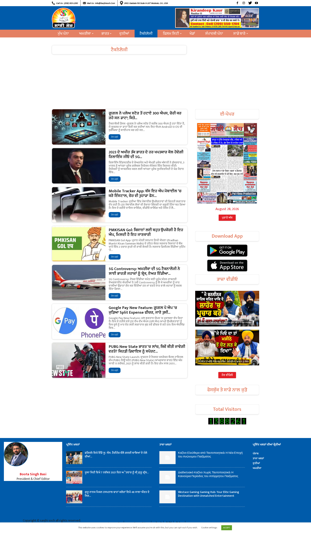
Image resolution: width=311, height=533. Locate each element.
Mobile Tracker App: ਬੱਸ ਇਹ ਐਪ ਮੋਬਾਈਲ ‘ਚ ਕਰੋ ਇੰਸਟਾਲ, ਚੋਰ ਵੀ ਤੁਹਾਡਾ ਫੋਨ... (145, 193)
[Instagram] (244, 3)
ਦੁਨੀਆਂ (124, 33)
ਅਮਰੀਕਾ (85, 33)
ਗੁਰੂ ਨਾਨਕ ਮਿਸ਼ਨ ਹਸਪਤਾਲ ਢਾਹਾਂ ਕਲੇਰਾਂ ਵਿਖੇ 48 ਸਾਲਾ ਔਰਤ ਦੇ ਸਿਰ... (117, 494)
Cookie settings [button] (209, 528)
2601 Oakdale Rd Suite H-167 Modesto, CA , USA (146, 3)
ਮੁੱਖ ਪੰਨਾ (63, 33)
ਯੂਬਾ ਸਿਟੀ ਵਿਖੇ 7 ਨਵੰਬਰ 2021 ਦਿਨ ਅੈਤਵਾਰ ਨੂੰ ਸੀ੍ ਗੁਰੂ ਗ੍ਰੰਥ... (117, 472)
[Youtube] (256, 3)
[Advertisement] (155, 84)
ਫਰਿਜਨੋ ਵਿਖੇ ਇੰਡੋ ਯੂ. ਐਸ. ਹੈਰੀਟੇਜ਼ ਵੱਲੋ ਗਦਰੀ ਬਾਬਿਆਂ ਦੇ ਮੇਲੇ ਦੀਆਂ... (116, 454)
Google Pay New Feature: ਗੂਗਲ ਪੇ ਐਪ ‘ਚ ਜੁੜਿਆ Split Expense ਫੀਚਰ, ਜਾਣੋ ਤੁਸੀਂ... (143, 310)
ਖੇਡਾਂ (192, 33)
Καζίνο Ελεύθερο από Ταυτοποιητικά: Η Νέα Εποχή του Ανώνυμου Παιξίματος (210, 454)
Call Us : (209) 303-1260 (67, 3)
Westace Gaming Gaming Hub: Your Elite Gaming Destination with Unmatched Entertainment (208, 494)
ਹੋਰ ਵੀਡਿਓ (227, 375)
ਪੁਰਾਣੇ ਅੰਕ (227, 217)
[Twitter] (250, 3)
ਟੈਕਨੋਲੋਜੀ (146, 33)
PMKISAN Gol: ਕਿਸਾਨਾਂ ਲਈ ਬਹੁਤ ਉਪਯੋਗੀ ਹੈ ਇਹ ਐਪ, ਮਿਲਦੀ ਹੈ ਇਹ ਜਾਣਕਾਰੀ (146, 232)
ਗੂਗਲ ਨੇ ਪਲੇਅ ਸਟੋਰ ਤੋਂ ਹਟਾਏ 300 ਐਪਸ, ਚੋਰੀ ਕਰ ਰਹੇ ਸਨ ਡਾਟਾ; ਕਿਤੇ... (145, 115)
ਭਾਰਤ (105, 33)
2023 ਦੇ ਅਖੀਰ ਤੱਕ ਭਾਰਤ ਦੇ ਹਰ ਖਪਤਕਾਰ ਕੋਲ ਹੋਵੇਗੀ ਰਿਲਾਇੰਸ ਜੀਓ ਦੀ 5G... (146, 154)
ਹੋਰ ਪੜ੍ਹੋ (114, 137)
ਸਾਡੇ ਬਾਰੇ (239, 33)
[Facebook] (237, 3)
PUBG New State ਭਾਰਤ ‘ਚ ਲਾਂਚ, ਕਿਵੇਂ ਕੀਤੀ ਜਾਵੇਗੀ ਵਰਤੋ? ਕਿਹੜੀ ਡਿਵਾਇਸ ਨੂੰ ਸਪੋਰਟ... (147, 349)
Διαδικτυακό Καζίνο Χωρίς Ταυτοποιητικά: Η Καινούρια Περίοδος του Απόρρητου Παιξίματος (208, 474)
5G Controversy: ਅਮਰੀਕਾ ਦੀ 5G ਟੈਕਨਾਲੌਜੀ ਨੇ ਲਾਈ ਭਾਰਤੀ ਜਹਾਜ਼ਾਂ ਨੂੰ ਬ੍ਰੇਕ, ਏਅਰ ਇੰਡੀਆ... (144, 271)
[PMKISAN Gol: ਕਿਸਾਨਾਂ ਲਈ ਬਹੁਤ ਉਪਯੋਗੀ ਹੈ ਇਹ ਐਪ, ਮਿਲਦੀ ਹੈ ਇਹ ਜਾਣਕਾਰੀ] (78, 243)
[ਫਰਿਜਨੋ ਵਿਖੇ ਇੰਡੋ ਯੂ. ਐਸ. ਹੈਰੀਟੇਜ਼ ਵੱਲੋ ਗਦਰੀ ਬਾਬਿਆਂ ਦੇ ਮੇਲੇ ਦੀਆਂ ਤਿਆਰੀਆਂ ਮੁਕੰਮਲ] (74, 457)
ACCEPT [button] (226, 527)
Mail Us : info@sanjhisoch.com (101, 3)
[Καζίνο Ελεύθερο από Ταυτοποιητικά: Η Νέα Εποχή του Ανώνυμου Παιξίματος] (167, 457)
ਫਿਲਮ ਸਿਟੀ (171, 33)
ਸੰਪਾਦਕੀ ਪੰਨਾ (214, 33)
